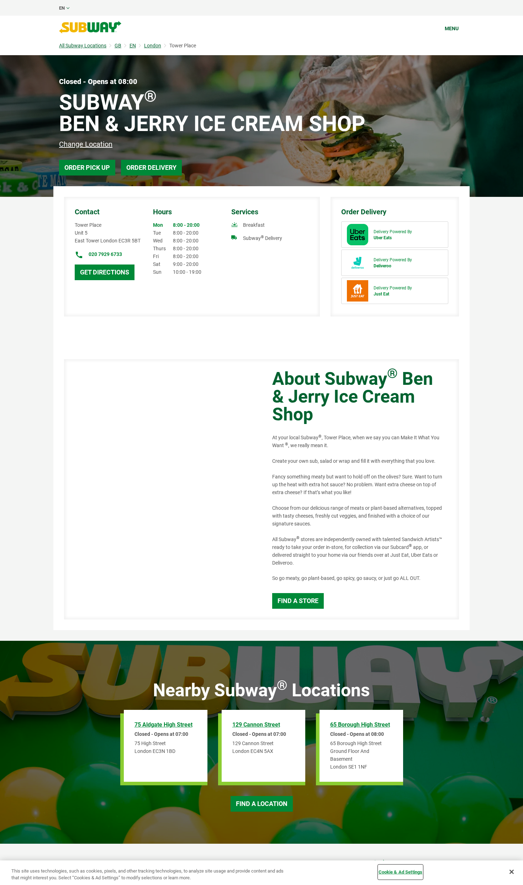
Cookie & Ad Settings (401, 872)
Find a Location (261, 803)
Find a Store (298, 600)
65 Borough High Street (360, 724)
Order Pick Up (87, 167)
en (62, 8)
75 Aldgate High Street (163, 724)
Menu (452, 28)
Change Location (85, 144)
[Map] (160, 489)
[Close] (511, 872)
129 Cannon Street (256, 724)
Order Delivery (151, 167)
